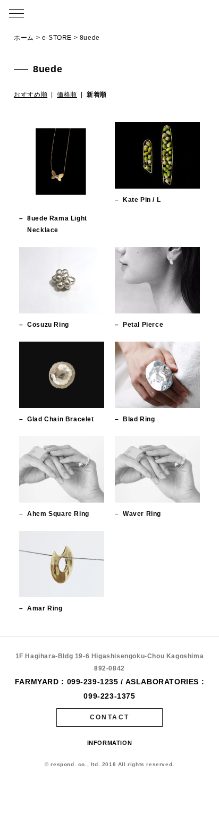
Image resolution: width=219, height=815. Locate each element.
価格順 (67, 94)
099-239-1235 (93, 681)
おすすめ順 (30, 94)
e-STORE (57, 37)
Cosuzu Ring (48, 324)
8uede (90, 37)
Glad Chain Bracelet (60, 419)
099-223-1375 (109, 696)
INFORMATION (109, 743)
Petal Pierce (143, 324)
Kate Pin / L (142, 199)
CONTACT (110, 717)
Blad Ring (139, 419)
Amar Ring (44, 608)
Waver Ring (142, 513)
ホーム (24, 37)
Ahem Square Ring (58, 513)
